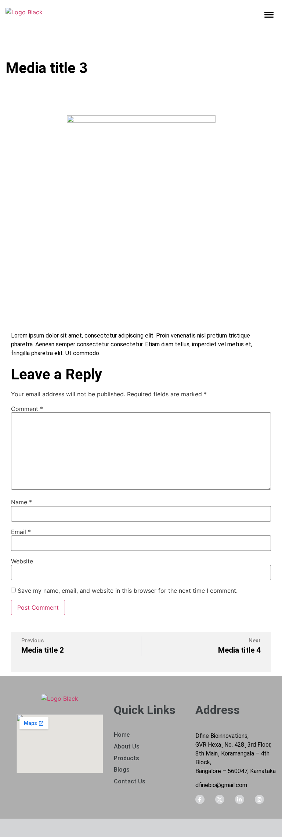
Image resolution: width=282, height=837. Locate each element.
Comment (27, 409)
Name (21, 502)
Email (21, 532)
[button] (269, 15)
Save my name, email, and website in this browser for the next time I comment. (128, 591)
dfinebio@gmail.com (221, 785)
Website (22, 561)
